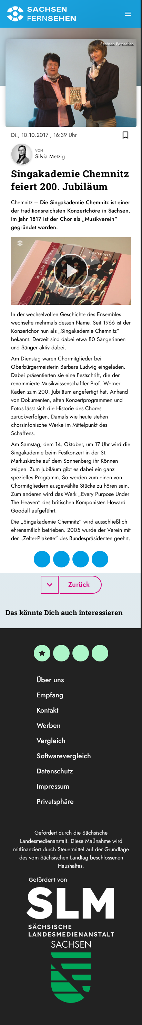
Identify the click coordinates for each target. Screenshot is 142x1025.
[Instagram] (80, 653)
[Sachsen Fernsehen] (41, 14)
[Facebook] (61, 653)
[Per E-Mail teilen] (100, 559)
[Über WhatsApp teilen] (80, 559)
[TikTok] (100, 653)
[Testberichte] (42, 653)
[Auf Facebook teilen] (42, 559)
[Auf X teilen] (61, 559)
